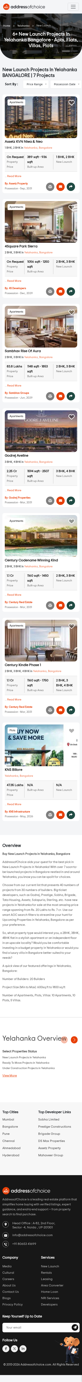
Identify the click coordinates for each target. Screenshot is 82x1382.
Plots (12, 730)
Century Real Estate (20, 602)
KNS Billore (13, 770)
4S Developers (17, 288)
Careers (8, 1279)
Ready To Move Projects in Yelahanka (25, 1062)
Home (6, 26)
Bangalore (45, 147)
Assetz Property (18, 183)
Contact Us (10, 1291)
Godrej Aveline (16, 455)
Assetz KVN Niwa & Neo (24, 141)
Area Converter (52, 1285)
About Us (9, 1285)
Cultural (8, 1272)
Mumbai (8, 1119)
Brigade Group (49, 1133)
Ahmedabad (11, 1148)
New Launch (50, 1266)
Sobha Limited (48, 1119)
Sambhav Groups (19, 393)
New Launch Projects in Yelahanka (24, 1057)
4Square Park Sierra (21, 246)
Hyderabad (10, 1155)
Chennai (8, 1141)
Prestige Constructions (54, 1126)
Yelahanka (23, 26)
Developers (49, 1304)
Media (7, 1266)
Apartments (16, 102)
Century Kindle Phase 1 (23, 665)
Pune (6, 1133)
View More (9, 1075)
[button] (74, 1039)
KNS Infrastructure (19, 812)
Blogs (6, 1298)
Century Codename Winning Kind (31, 560)
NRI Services (50, 1298)
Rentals (46, 1272)
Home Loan (49, 1291)
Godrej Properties (19, 498)
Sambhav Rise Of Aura (23, 351)
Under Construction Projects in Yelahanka (28, 1068)
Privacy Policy (12, 1304)
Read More (14, 176)
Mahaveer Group (50, 1155)
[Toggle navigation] (73, 7)
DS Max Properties (51, 1141)
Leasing (47, 1279)
